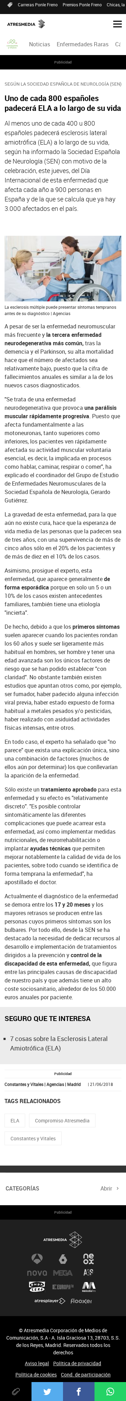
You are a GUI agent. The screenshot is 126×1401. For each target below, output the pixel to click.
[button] (115, 23)
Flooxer (81, 1301)
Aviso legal (37, 1363)
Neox (88, 1259)
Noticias (39, 44)
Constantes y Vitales (33, 1138)
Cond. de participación (86, 1374)
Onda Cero (37, 1287)
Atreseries (88, 1273)
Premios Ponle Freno (82, 4)
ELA (14, 1120)
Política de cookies (36, 1374)
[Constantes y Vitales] (12, 44)
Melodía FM (88, 1287)
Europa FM (63, 1287)
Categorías (22, 1188)
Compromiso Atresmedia (62, 1120)
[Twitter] (47, 1391)
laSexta (63, 1259)
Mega (63, 1273)
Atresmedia (63, 1240)
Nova (37, 1273)
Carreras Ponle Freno (38, 4)
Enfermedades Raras (82, 44)
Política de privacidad (77, 1363)
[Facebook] (78, 1391)
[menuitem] (39, 44)
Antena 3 (37, 1259)
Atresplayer (50, 1301)
